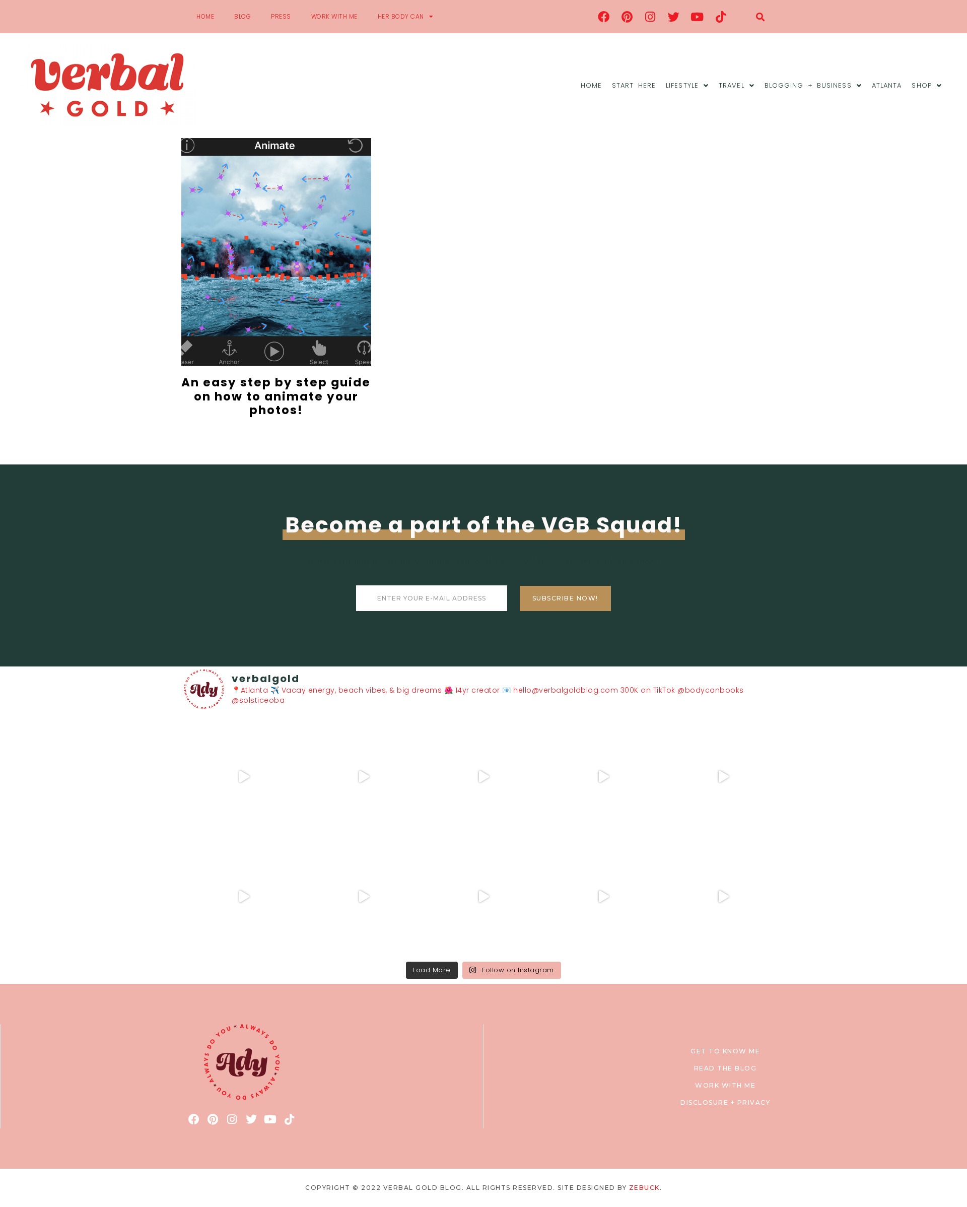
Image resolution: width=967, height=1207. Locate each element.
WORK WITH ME (334, 16)
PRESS (281, 16)
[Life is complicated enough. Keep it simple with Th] (723, 896)
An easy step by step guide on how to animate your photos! (276, 396)
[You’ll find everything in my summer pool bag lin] (363, 776)
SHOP (921, 85)
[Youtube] (697, 16)
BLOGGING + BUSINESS (808, 85)
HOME (205, 16)
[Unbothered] (243, 896)
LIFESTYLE (682, 85)
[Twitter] (673, 16)
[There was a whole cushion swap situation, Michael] (243, 776)
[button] (760, 17)
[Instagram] (650, 16)
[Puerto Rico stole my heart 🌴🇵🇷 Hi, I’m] (603, 776)
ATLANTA (887, 85)
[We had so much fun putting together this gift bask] (723, 776)
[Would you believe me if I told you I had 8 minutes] (603, 896)
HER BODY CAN (401, 16)
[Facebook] (603, 16)
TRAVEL (731, 85)
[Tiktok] (720, 16)
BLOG (242, 16)
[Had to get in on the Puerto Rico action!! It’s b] (483, 776)
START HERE (634, 85)
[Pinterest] (627, 16)
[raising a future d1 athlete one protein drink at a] (363, 896)
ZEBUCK (644, 1187)
